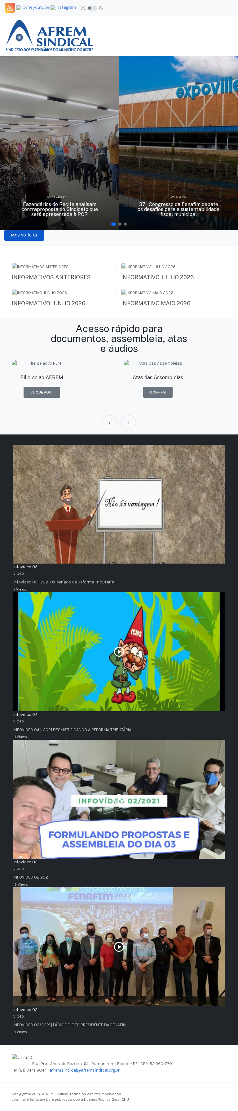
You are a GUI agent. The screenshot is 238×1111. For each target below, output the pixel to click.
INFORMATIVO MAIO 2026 (156, 303)
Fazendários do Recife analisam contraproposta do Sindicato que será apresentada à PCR (59, 209)
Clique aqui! (41, 392)
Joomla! (19, 1099)
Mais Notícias (24, 235)
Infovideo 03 (25, 862)
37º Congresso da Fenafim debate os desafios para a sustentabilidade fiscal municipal (178, 209)
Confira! (158, 392)
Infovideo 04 (25, 714)
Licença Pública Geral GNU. (107, 1099)
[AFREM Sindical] (49, 35)
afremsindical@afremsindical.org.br (85, 1070)
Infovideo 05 (25, 566)
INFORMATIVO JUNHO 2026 (49, 303)
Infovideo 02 (25, 1009)
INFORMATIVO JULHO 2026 (157, 277)
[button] (113, 224)
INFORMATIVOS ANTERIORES (51, 277)
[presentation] (109, 422)
